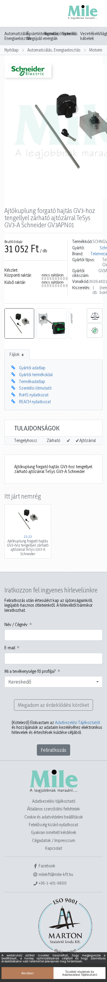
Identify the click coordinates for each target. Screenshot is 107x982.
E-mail (9, 647)
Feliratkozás (53, 750)
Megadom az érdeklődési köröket (53, 705)
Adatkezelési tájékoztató (53, 801)
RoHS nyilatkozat (33, 394)
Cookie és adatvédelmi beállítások (53, 816)
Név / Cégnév (16, 624)
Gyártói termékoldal (36, 374)
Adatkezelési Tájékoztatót (77, 722)
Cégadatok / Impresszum (53, 840)
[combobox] (53, 681)
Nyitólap (11, 49)
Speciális (70, 33)
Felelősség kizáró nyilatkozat (53, 824)
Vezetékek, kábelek (90, 36)
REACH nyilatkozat (35, 401)
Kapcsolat (53, 848)
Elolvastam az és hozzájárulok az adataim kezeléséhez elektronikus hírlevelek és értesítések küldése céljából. (57, 727)
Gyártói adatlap (32, 367)
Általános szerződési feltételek (53, 808)
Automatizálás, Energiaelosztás (17, 36)
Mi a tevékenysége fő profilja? (30, 671)
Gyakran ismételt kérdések (53, 832)
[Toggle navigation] (13, 14)
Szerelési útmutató (35, 387)
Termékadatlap (32, 381)
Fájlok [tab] (16, 354)
